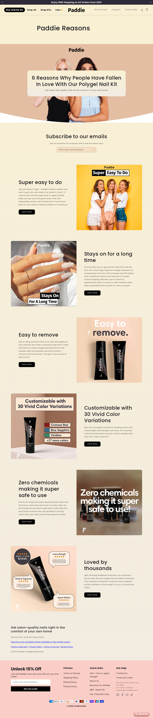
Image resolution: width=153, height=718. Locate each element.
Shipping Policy (70, 677)
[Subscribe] (93, 149)
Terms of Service (51, 647)
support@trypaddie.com (127, 690)
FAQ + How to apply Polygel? (99, 675)
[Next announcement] (150, 2)
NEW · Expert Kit (97, 689)
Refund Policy (67, 647)
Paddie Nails (80, 706)
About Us (94, 681)
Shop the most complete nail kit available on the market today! (40, 642)
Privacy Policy (35, 647)
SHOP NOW (27, 212)
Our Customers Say (99, 694)
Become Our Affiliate (100, 685)
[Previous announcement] (2, 2)
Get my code (31, 689)
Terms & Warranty (19, 647)
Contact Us (121, 673)
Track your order (124, 677)
